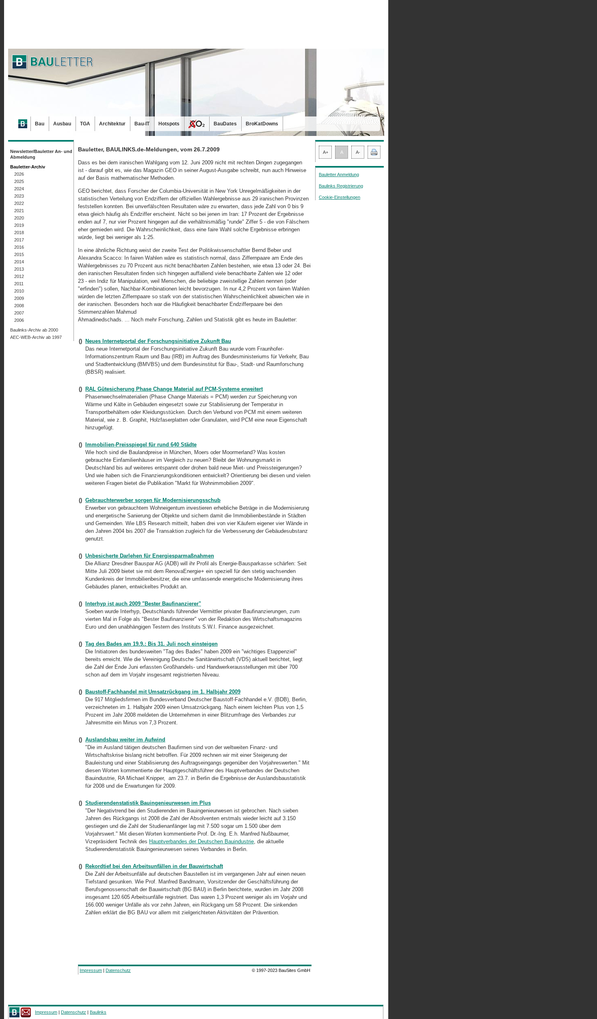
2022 (19, 203)
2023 (19, 196)
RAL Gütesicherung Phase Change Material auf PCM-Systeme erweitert (174, 389)
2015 (19, 254)
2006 (19, 320)
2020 (19, 217)
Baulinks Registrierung (341, 185)
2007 (19, 312)
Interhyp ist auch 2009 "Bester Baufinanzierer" (143, 604)
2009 (19, 298)
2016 (19, 247)
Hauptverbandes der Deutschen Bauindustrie (201, 841)
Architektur (112, 124)
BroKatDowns (262, 124)
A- (358, 152)
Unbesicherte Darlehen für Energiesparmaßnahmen (149, 556)
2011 (19, 283)
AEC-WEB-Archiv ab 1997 (36, 337)
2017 (19, 239)
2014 (19, 261)
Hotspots (169, 124)
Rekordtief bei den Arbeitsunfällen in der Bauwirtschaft (154, 866)
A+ (325, 152)
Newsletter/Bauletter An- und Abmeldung (41, 154)
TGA (85, 124)
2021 (19, 210)
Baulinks (98, 1012)
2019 (19, 225)
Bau (39, 124)
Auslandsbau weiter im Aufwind (125, 740)
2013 (19, 269)
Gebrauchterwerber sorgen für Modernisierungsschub (153, 500)
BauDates (225, 124)
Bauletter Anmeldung (339, 174)
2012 (19, 276)
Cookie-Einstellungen (339, 197)
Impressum (91, 970)
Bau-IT (141, 124)
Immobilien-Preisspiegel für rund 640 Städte (141, 445)
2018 (19, 232)
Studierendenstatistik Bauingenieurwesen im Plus (148, 803)
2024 (19, 188)
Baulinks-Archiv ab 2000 (34, 329)
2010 (19, 291)
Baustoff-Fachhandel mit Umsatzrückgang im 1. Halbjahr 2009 (162, 692)
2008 (19, 305)
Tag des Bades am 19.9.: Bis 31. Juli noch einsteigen (151, 644)
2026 (19, 174)
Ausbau (62, 124)
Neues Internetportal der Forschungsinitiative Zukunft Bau (158, 341)
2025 (19, 181)
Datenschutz (118, 970)
